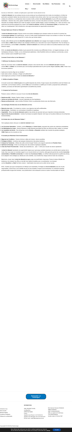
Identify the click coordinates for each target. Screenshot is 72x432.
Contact (33, 8)
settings (48, 430)
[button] (30, 4)
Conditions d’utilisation (5, 414)
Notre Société (36, 4)
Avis (64, 4)
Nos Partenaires (56, 4)
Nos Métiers (46, 4)
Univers (27, 4)
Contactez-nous (3, 408)
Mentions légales (4, 412)
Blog (26, 8)
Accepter (57, 429)
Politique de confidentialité (6, 416)
